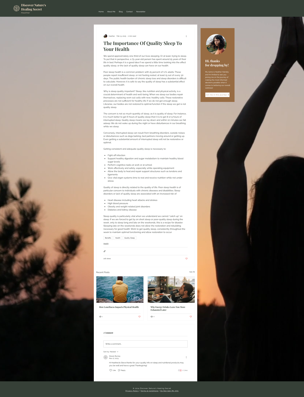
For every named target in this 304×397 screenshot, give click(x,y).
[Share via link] (104, 251)
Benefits (108, 238)
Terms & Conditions (149, 391)
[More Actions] (186, 357)
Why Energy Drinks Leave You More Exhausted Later (168, 308)
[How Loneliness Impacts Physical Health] (119, 289)
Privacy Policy (132, 391)
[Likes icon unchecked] (110, 370)
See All (192, 272)
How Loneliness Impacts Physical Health (119, 307)
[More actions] (186, 36)
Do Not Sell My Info (169, 391)
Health (117, 238)
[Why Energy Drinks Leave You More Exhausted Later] (171, 289)
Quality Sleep (129, 238)
